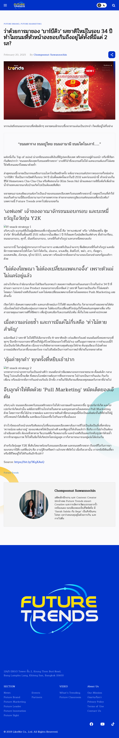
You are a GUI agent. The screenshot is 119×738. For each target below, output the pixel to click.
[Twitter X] (94, 54)
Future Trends (11, 473)
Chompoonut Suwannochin (50, 55)
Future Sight (11, 715)
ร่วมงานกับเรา (94, 697)
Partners (37, 697)
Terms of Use (95, 706)
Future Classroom (70, 697)
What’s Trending (70, 692)
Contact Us (94, 711)
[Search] (112, 5)
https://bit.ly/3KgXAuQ (29, 462)
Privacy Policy (95, 701)
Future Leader (12, 706)
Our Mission (94, 692)
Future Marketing (31, 23)
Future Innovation (15, 711)
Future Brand (12, 23)
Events (36, 692)
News (7, 692)
